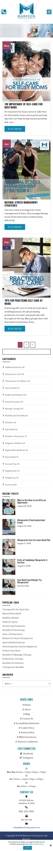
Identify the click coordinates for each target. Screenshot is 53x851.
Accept (27, 848)
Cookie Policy (37, 844)
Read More (15, 129)
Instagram (28, 758)
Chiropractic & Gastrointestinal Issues (31, 521)
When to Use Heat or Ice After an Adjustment (31, 501)
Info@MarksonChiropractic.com (26, 828)
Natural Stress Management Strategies (21, 203)
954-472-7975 (26, 811)
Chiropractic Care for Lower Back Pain (33, 540)
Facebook (28, 754)
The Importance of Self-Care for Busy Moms (24, 105)
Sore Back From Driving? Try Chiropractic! (29, 581)
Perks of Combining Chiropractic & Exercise (32, 561)
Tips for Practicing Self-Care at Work (24, 302)
